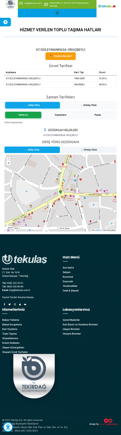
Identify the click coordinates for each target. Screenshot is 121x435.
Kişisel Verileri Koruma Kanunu (18, 297)
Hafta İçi (23, 114)
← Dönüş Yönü (89, 105)
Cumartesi (60, 114)
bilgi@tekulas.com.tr (33, 3)
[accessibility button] (8, 427)
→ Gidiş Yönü (32, 105)
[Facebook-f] (4, 304)
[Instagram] (15, 304)
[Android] (25, 304)
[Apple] (20, 304)
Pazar (98, 114)
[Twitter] (9, 304)
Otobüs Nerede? (60, 56)
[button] (57, 13)
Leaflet (97, 230)
